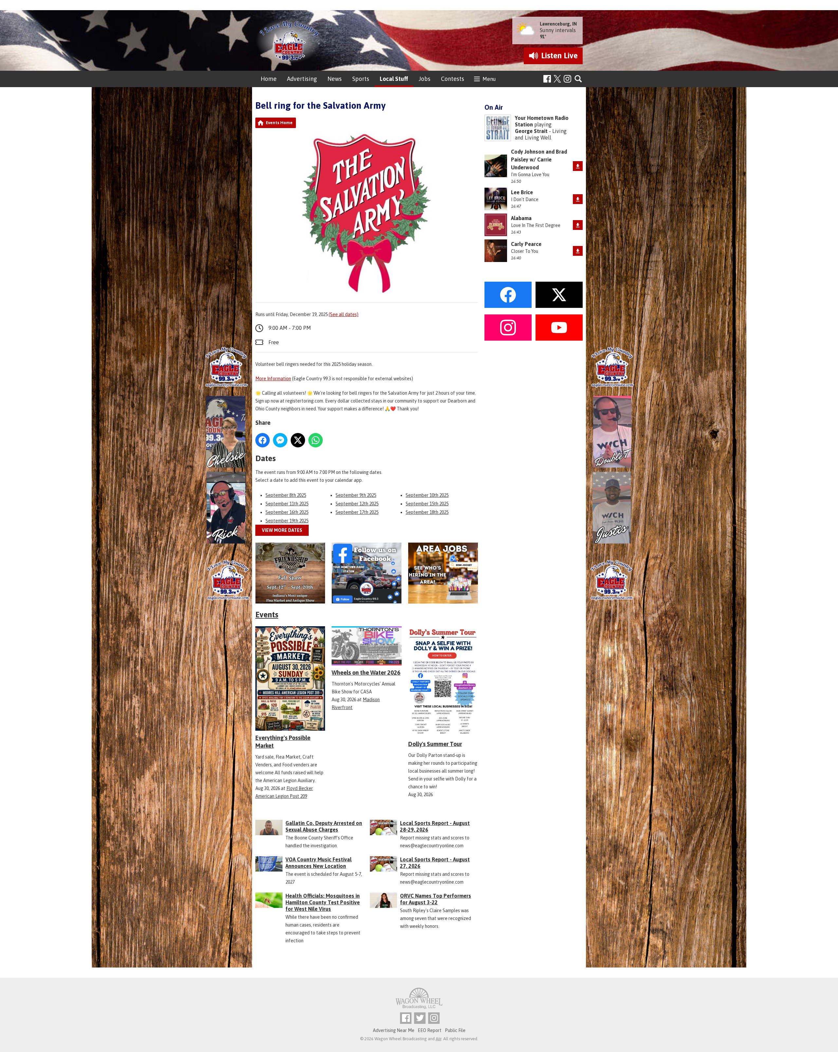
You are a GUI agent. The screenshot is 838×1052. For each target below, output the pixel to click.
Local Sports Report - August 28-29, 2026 (435, 826)
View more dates (282, 530)
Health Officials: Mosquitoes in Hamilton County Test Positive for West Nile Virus (322, 902)
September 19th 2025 (286, 520)
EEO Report (430, 1030)
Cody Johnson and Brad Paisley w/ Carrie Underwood (539, 159)
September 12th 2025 (357, 503)
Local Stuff (394, 78)
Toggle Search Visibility (578, 79)
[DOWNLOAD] (578, 166)
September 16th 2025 (286, 512)
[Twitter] (420, 1018)
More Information (273, 378)
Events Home (279, 122)
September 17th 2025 (357, 512)
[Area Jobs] (443, 573)
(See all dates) (343, 314)
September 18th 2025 (427, 512)
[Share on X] (298, 440)
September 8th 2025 (285, 495)
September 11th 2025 (286, 503)
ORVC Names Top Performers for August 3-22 (435, 899)
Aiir (438, 1038)
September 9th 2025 (356, 495)
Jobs (424, 78)
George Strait (531, 131)
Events (266, 614)
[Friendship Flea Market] (290, 573)
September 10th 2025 (427, 495)
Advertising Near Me (393, 1030)
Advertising (302, 78)
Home (269, 78)
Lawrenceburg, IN (558, 24)
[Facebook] (547, 79)
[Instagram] (567, 79)
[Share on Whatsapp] (315, 440)
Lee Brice (522, 192)
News (334, 78)
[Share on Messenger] (280, 440)
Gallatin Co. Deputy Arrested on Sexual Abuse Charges (323, 826)
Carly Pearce (526, 244)
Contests (452, 78)
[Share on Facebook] (262, 440)
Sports (360, 78)
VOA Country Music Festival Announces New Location (318, 862)
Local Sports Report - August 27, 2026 (435, 862)
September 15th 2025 (427, 503)
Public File (455, 1030)
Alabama (521, 218)
